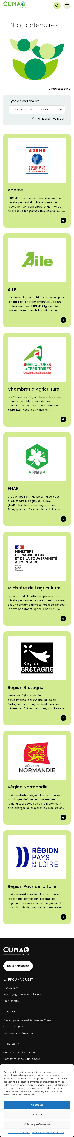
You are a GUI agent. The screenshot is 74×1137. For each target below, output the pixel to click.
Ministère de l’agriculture (34, 588)
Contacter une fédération (19, 1052)
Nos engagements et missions (22, 994)
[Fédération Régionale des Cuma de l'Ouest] (14, 5)
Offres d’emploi (13, 1026)
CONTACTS (11, 1044)
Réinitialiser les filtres (50, 118)
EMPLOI (9, 1012)
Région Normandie (28, 787)
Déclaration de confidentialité (48, 1132)
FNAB (13, 488)
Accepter (37, 1104)
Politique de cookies (19, 1132)
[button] (37, 109)
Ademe (15, 190)
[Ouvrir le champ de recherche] (57, 5)
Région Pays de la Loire (32, 886)
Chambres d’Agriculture (33, 389)
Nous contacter (18, 966)
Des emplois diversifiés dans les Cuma (27, 1020)
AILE (12, 289)
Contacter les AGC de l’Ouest (21, 1058)
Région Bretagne (25, 687)
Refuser (37, 1114)
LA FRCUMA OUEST (18, 979)
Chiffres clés (11, 1000)
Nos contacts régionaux (18, 1033)
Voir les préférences (37, 1124)
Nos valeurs (10, 987)
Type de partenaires (24, 101)
